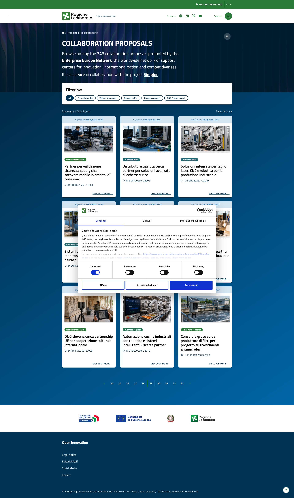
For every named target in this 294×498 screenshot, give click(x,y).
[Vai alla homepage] (63, 33)
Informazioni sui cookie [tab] (192, 220)
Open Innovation (106, 16)
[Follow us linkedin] (187, 16)
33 (182, 383)
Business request (152, 98)
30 (158, 383)
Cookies (66, 475)
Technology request (108, 98)
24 (112, 383)
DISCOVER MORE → (103, 193)
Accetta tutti (191, 285)
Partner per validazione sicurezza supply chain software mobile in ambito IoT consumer (87, 172)
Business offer (131, 98)
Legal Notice (69, 455)
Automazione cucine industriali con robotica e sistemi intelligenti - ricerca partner (147, 341)
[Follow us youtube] (200, 16)
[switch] (129, 272)
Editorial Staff (70, 461)
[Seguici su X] (194, 16)
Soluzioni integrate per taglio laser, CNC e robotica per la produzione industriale (203, 170)
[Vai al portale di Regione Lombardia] (79, 16)
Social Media (69, 468)
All (69, 98)
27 (135, 383)
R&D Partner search (176, 98)
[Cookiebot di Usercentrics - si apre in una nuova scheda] (199, 210)
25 (119, 383)
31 (166, 383)
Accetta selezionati (147, 285)
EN (227, 4)
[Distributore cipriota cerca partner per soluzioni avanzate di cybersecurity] (147, 139)
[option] (89, 156)
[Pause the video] (227, 36)
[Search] (228, 16)
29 (151, 383)
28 (143, 383)
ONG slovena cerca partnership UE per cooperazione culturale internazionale (88, 341)
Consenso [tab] (101, 220)
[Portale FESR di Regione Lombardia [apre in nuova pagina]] (89, 418)
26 (127, 383)
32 (174, 383)
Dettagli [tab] (147, 220)
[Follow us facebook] (181, 16)
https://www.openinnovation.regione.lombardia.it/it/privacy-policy (154, 257)
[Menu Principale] (6, 16)
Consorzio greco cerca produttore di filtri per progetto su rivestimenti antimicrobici (200, 343)
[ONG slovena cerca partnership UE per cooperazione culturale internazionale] (88, 309)
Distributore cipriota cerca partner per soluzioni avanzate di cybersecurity (146, 170)
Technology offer (85, 98)
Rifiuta (103, 285)
